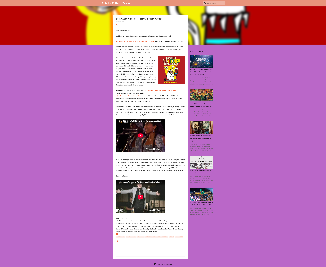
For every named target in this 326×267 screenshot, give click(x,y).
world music (179, 236)
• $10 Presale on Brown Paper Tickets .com (131, 96)
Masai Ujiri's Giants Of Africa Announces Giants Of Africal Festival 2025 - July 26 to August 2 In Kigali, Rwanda (201, 72)
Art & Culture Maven (117, 3)
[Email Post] (117, 234)
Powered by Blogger (164, 264)
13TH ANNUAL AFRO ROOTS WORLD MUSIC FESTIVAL (135, 41)
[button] (117, 25)
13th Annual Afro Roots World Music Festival (161, 90)
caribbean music (130, 236)
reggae (172, 236)
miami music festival (162, 236)
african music (120, 236)
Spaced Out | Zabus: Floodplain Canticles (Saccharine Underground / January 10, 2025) (201, 138)
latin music (140, 236)
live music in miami (150, 236)
